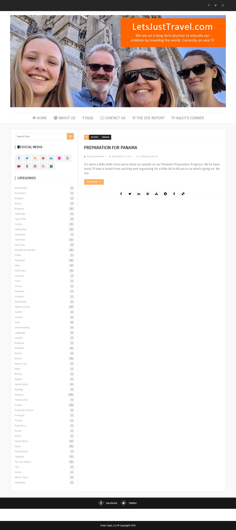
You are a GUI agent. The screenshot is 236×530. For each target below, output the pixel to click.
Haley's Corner (43, 306)
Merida (43, 353)
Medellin (43, 348)
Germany (43, 291)
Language (43, 332)
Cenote (43, 224)
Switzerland (43, 451)
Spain (43, 446)
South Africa (43, 441)
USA (43, 467)
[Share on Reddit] (165, 194)
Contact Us (115, 118)
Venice (43, 472)
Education (43, 260)
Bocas (43, 203)
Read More (92, 182)
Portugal (43, 415)
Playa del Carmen (43, 410)
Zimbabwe (43, 482)
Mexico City (43, 363)
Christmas (43, 234)
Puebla (43, 420)
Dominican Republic (43, 250)
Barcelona (43, 193)
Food (43, 281)
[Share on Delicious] (183, 194)
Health (43, 312)
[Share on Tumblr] (174, 194)
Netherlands (43, 384)
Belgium (43, 198)
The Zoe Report (150, 118)
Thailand (43, 456)
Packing (94, 137)
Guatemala (43, 301)
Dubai (43, 255)
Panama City (43, 399)
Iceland (43, 317)
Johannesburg (43, 327)
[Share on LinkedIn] (139, 194)
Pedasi (43, 405)
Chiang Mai (43, 229)
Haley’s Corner (190, 118)
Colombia (43, 239)
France (43, 286)
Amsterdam (43, 188)
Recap (43, 430)
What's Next (43, 477)
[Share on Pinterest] (148, 194)
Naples (43, 379)
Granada (43, 296)
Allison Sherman (95, 156)
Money (43, 374)
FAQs (89, 118)
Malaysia (43, 343)
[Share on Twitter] (130, 194)
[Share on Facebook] (121, 194)
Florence (43, 275)
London (43, 337)
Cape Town (43, 219)
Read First (43, 425)
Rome (43, 436)
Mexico (43, 358)
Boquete (43, 208)
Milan (43, 368)
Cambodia (43, 213)
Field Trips (43, 270)
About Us (66, 118)
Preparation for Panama (110, 147)
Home (42, 118)
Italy (43, 322)
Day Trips (43, 244)
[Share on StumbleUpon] (156, 194)
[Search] (70, 136)
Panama (105, 137)
